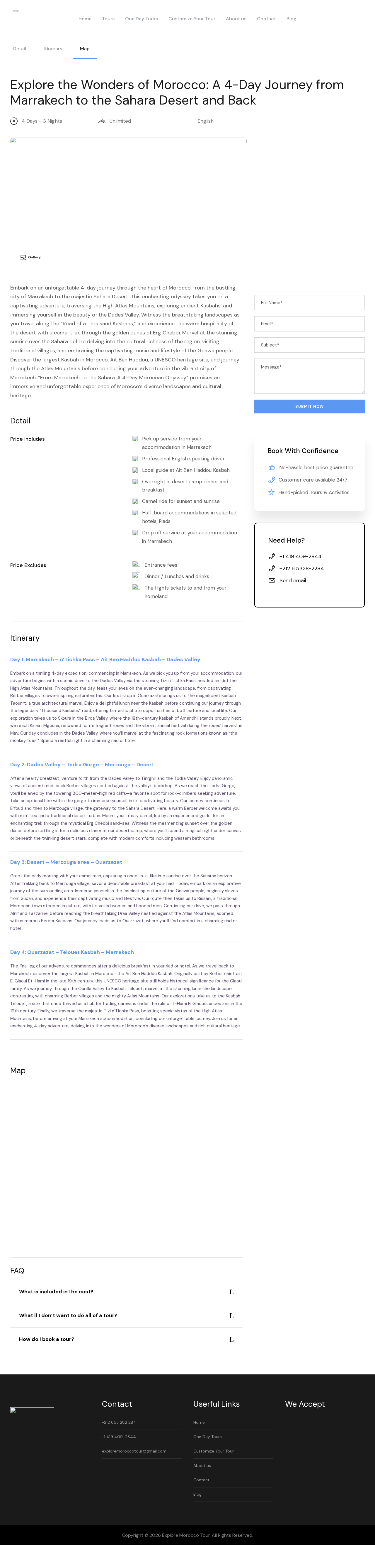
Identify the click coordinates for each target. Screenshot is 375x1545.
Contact (266, 19)
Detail (19, 49)
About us (236, 19)
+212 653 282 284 (119, 1422)
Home (85, 19)
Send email (292, 580)
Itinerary (53, 49)
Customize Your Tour (191, 19)
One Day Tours (141, 19)
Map (85, 49)
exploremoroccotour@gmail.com (134, 1451)
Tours (108, 19)
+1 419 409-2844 (119, 1436)
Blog (291, 19)
